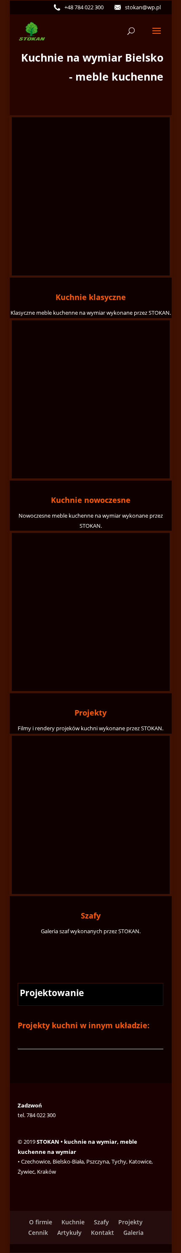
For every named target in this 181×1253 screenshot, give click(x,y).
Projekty (90, 713)
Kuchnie (73, 1222)
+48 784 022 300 (84, 7)
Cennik (38, 1233)
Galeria (133, 1233)
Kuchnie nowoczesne (90, 500)
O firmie (40, 1222)
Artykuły (69, 1233)
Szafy (91, 915)
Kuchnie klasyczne (91, 297)
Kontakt (102, 1233)
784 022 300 (41, 1115)
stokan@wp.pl (143, 7)
